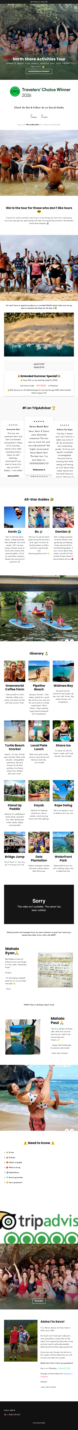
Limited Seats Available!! (39, 71)
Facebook (68, 1373)
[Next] (72, 641)
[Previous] (67, 641)
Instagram (44, 1376)
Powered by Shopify (39, 1423)
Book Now (39, 1301)
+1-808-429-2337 (63, 1368)
